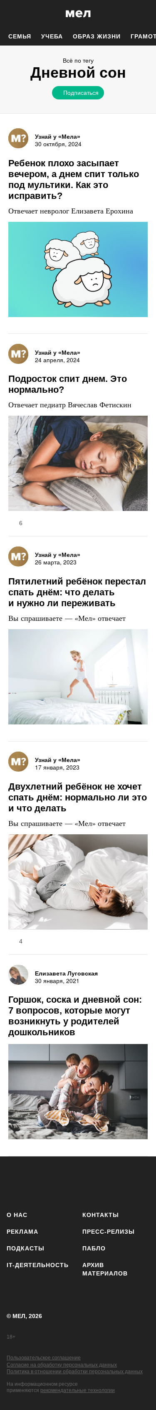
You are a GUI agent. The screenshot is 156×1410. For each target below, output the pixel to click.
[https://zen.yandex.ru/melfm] (40, 1182)
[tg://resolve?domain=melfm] (16, 1182)
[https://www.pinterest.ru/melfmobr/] (114, 1182)
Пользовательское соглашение (44, 1358)
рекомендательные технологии (77, 1390)
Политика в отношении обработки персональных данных (75, 1371)
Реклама (22, 1231)
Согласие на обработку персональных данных (62, 1365)
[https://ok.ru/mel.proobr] (138, 1182)
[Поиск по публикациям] (12, 13)
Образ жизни (97, 36)
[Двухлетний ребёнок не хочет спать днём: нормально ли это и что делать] (78, 883)
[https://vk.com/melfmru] (65, 1182)
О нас (17, 1215)
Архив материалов (105, 1269)
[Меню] (143, 13)
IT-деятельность (38, 1265)
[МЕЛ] (78, 13)
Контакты (100, 1215)
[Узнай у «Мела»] (18, 138)
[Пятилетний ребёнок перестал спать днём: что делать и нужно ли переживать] (78, 678)
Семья (19, 36)
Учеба (52, 36)
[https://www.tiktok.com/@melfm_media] (89, 1182)
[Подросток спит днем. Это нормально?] (78, 464)
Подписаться (81, 92)
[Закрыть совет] (128, 107)
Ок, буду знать (51, 148)
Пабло (94, 1248)
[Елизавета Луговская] (18, 975)
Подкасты (26, 1248)
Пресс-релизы (108, 1231)
